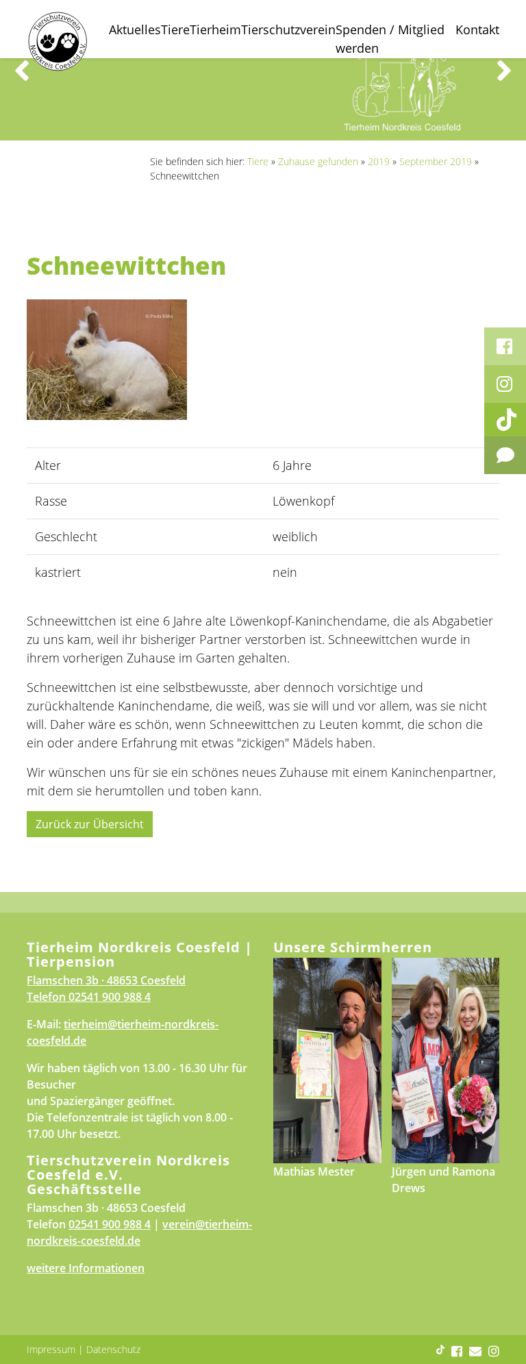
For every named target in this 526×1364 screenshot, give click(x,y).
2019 (379, 161)
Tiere (175, 29)
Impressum (51, 1349)
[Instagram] (505, 384)
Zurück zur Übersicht (90, 824)
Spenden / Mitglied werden (390, 38)
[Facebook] (505, 346)
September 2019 (435, 161)
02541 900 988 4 (109, 996)
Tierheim (215, 29)
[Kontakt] (505, 455)
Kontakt (477, 29)
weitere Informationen (86, 1268)
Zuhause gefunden (318, 161)
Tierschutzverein (288, 29)
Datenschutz (113, 1349)
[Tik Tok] (505, 419)
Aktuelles (135, 29)
